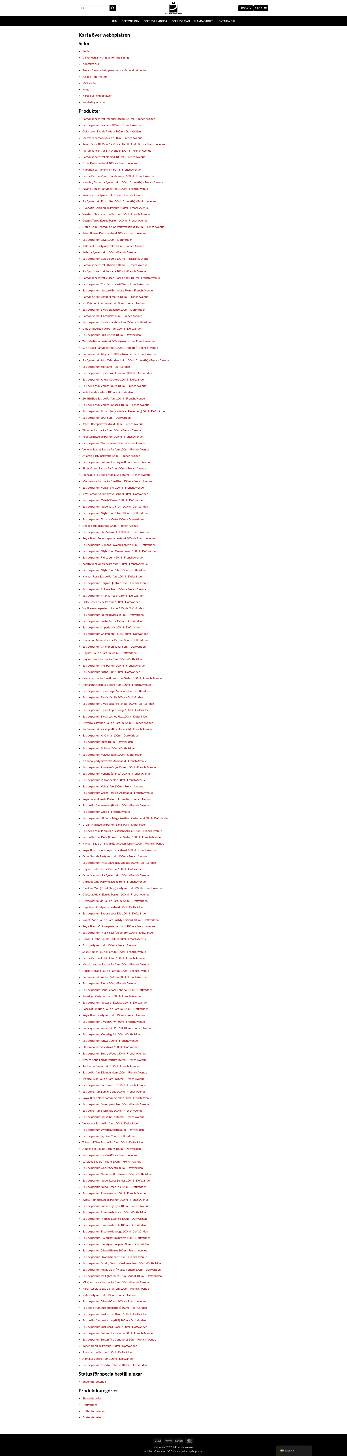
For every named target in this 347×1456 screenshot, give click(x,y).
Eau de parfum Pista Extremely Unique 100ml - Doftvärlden (119, 862)
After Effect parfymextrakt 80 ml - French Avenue (112, 424)
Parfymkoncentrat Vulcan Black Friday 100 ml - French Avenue (121, 277)
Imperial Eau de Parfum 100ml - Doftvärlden (109, 1345)
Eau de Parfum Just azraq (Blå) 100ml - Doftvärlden (114, 1320)
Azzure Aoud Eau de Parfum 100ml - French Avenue (114, 1059)
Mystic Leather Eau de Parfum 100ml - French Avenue (115, 964)
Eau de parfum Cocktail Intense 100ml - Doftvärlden (114, 1365)
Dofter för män (91, 1417)
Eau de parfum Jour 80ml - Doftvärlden (106, 417)
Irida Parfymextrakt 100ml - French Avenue (109, 1295)
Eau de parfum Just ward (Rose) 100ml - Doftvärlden (114, 1326)
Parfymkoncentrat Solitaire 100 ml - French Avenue (114, 271)
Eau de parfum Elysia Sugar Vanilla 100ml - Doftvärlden (116, 691)
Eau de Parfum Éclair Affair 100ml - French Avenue (113, 958)
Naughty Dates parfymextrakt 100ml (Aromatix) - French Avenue (122, 182)
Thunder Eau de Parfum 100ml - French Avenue (111, 430)
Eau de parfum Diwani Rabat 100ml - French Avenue (114, 1257)
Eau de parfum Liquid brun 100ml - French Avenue (113, 1116)
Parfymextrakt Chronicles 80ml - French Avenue (112, 315)
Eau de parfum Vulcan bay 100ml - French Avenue (113, 487)
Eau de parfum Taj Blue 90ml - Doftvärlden (108, 1136)
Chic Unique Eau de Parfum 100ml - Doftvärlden (112, 328)
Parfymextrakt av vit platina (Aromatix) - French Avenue (117, 729)
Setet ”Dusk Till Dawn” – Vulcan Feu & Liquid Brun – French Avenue (123, 144)
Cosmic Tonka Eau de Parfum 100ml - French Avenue (114, 220)
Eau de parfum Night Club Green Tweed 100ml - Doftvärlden (119, 551)
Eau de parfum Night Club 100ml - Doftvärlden (111, 671)
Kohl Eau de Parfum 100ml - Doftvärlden (107, 392)
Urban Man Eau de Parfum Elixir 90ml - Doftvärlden (114, 824)
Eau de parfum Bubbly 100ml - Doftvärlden (109, 748)
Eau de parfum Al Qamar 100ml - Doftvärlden (110, 735)
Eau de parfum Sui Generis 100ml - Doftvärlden (111, 334)
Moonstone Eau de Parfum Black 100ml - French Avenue (117, 481)
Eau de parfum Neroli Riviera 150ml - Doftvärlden (113, 614)
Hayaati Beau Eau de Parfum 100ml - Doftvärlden (112, 659)
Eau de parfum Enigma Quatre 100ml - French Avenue (115, 583)
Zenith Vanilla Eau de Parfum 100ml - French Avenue (115, 563)
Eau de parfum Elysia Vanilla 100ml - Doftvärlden (112, 697)
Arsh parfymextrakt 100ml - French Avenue (109, 945)
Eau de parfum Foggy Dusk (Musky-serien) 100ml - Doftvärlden (121, 1269)
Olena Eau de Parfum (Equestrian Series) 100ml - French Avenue (122, 678)
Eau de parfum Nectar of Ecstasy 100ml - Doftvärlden (115, 1002)
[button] (245, 8)
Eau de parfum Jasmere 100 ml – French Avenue (112, 125)
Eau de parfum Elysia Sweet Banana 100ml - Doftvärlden (117, 373)
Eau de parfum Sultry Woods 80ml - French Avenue (113, 1053)
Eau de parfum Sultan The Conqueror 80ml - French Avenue (119, 1339)
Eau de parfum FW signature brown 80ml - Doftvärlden (116, 1237)
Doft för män (181, 21)
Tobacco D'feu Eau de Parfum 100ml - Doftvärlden (113, 1142)
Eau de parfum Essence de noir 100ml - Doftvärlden (114, 1225)
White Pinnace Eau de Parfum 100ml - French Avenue (115, 1199)
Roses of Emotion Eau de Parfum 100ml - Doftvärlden (115, 1008)
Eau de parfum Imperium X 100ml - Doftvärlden (111, 627)
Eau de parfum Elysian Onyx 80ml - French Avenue (113, 1021)
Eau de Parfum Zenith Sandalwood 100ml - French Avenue (118, 176)
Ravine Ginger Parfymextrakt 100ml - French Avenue (115, 188)
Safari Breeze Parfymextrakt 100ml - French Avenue (114, 233)
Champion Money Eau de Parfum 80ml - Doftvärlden (115, 640)
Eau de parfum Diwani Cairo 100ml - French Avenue (114, 1301)
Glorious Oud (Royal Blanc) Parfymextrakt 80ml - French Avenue (122, 888)
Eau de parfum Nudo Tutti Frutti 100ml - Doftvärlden (115, 506)
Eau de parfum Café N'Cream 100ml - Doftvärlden (113, 500)
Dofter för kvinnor (93, 1411)
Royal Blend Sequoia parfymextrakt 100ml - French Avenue (118, 538)
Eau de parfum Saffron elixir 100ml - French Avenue (114, 1085)
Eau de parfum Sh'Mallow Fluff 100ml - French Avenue (115, 532)
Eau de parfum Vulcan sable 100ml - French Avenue (114, 779)
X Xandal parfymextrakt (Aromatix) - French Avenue (114, 761)
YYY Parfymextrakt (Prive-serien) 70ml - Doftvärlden (115, 493)
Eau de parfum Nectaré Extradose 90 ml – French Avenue (117, 290)
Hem (114, 21)
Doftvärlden (130, 21)
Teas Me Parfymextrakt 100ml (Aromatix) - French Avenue (118, 341)
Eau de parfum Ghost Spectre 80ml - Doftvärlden (112, 1167)
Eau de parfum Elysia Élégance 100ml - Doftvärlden (113, 309)
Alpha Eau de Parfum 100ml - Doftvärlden (108, 1358)
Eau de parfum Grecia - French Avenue (106, 811)
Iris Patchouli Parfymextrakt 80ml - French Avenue (113, 303)
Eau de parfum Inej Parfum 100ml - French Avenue (113, 665)
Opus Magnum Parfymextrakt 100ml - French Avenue (115, 875)
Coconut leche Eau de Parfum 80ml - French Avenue (114, 938)
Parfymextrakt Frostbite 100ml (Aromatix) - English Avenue (119, 201)
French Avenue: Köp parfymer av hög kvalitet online (114, 70)
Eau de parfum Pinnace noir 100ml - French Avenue (114, 1193)
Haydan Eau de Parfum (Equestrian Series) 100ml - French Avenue (123, 843)
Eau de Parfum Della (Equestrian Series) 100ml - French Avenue (121, 837)
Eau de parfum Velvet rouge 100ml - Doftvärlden (112, 754)
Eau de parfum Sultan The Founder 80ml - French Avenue (117, 1333)
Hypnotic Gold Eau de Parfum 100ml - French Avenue (115, 207)
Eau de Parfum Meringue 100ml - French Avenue (112, 1110)
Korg (85, 89)
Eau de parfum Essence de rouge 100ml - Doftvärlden (115, 1231)
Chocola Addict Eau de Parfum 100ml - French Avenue (115, 894)
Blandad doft (203, 21)
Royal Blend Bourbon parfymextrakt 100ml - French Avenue (119, 850)
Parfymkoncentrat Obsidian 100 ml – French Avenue (114, 265)
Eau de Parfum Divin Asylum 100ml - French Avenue (114, 1072)
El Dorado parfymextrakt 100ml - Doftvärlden (110, 1047)
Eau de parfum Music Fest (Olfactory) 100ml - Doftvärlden (118, 932)
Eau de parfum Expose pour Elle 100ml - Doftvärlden (114, 913)
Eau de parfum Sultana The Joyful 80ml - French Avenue (116, 462)
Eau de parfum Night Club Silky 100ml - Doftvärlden (114, 570)
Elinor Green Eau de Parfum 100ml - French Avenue (114, 468)
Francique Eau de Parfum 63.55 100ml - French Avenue (116, 474)
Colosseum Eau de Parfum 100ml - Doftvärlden (111, 131)
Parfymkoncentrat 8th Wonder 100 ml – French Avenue (116, 150)
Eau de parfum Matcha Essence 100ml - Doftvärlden (114, 1218)
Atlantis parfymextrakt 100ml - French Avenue (111, 455)
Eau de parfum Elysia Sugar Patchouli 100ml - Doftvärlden (118, 703)
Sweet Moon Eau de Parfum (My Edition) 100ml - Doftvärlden (120, 920)
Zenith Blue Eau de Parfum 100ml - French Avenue (113, 398)
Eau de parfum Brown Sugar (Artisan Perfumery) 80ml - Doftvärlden (124, 411)
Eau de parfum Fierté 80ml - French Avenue (109, 983)
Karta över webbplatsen (97, 95)
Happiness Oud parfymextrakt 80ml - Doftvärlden (113, 907)
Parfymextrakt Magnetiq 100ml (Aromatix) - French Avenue (119, 354)
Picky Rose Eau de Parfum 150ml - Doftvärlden (111, 602)
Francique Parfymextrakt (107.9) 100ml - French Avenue (117, 1028)
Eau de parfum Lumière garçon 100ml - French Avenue (115, 1206)
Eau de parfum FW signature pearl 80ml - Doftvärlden (115, 1244)
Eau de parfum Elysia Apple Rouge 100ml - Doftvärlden (116, 710)
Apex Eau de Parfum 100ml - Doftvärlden (107, 1352)
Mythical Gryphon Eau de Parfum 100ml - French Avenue (117, 722)
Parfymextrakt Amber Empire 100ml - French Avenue (115, 296)
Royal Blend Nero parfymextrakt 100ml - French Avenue (117, 1097)
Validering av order (94, 102)
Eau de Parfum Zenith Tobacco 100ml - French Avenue (115, 404)
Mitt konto (89, 83)
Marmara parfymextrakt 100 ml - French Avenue (112, 137)
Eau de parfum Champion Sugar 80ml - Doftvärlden (114, 646)
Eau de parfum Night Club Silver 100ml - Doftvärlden (115, 513)
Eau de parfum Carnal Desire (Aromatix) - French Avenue (117, 792)
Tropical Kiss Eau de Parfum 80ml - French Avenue (113, 1078)
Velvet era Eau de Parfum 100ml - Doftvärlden (110, 1123)
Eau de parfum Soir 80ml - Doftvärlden (106, 366)
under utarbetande (94, 1381)
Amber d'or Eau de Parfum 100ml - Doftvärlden (111, 1148)
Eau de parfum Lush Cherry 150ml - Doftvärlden (112, 621)
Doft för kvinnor (155, 21)
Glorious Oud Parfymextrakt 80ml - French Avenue (114, 881)
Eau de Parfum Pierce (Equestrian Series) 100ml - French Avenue (122, 830)
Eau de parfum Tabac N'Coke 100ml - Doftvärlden (113, 519)
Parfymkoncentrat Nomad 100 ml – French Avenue (113, 156)
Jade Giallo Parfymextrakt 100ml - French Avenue (113, 246)
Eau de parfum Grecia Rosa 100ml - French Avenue (113, 443)
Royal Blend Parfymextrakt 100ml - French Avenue (113, 1015)
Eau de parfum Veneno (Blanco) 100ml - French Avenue (116, 773)
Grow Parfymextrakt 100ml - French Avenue (109, 163)
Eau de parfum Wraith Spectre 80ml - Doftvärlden (113, 1129)
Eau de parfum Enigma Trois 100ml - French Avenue (114, 589)
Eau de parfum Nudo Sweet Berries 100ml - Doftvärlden (116, 1180)
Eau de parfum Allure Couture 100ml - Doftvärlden (113, 379)
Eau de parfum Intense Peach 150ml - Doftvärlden (113, 595)
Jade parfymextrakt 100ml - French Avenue (109, 252)
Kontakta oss (226, 21)
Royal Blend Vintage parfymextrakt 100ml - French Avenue (118, 926)
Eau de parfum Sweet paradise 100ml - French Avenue (115, 1104)
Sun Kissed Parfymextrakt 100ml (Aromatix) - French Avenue (120, 347)
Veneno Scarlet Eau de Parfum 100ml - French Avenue (115, 449)
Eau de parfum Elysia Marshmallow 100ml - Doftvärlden (117, 322)
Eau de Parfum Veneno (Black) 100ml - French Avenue (115, 805)
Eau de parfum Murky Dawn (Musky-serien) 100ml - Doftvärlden (122, 1263)
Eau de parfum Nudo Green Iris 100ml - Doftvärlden (114, 1186)
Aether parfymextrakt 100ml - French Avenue (110, 1066)
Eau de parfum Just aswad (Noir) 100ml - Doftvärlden (115, 1314)
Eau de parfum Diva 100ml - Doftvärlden (107, 239)
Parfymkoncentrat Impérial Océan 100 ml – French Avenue (118, 118)
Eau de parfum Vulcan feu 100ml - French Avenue (112, 786)
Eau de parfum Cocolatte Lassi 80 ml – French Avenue (115, 284)
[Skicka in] (113, 8)
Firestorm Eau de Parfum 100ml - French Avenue (112, 436)
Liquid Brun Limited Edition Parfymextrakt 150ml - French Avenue (123, 226)
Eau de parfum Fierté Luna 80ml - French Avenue (112, 557)
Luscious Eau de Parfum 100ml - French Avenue (111, 1161)
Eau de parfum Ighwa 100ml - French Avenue (110, 1040)
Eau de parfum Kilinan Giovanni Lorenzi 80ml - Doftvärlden (119, 544)
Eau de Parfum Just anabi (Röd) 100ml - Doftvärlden (114, 1307)
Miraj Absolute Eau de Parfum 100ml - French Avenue (115, 1288)
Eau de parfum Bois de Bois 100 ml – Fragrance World (115, 258)
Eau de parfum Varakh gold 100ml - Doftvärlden (112, 1034)
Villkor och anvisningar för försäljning (105, 57)
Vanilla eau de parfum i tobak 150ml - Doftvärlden (113, 608)
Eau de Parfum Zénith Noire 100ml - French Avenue (114, 385)
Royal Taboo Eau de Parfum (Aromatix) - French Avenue (116, 799)
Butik (85, 51)
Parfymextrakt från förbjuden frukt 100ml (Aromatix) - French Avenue (125, 360)
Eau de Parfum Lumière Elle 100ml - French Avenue (113, 1091)
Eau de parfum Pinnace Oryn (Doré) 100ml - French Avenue (119, 767)
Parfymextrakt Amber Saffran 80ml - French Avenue (114, 977)
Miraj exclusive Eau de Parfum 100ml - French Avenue (115, 1282)
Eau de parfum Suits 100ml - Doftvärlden (107, 741)
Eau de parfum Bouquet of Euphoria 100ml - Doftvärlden (117, 989)
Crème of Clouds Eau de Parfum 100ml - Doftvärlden (115, 900)
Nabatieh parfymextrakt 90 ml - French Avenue (111, 169)
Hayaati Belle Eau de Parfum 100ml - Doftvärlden (112, 869)
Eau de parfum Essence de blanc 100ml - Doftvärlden (114, 1212)
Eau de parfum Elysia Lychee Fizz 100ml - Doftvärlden (115, 716)
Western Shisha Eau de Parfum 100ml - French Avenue (116, 214)
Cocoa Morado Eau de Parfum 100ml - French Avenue (115, 970)
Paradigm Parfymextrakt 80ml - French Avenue (111, 996)
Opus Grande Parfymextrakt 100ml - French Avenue (114, 856)
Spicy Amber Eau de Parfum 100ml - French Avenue (114, 951)
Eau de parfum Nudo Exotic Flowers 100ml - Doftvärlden (117, 1174)
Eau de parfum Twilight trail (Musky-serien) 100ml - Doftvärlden (122, 1275)
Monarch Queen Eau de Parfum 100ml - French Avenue (116, 684)
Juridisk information (95, 76)
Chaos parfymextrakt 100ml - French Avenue (110, 525)
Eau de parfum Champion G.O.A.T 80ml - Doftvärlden (115, 633)
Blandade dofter (92, 1398)
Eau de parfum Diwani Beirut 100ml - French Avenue (114, 1250)
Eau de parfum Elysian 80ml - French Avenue (109, 1155)
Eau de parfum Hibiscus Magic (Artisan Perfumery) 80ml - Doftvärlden (125, 818)
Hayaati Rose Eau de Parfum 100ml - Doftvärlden (112, 576)
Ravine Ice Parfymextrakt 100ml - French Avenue (112, 195)
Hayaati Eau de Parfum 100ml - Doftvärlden (109, 652)
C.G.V (171, 1451)
